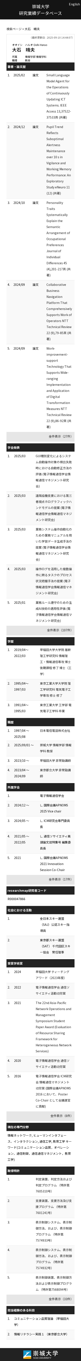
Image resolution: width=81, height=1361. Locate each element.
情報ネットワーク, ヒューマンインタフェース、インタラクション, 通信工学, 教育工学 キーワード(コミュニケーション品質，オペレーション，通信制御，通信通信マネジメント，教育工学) (40, 1147)
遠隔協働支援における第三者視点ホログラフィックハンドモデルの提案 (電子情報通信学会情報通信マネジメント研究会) (54, 507)
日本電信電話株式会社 (55, 730)
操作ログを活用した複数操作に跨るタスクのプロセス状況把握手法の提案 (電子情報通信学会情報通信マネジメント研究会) (54, 581)
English (74, 4)
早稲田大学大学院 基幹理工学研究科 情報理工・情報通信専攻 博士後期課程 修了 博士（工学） (55, 662)
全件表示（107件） (60, 630)
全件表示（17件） (61, 879)
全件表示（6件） (62, 1116)
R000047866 (16, 899)
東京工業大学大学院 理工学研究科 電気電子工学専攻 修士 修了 (55, 689)
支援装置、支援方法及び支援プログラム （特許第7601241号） (54, 1206)
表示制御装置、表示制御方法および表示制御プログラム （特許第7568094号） (54, 1283)
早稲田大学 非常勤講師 (55, 760)
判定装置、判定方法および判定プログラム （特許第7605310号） (54, 1185)
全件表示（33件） (61, 1299)
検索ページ (14, 29)
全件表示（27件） (61, 436)
